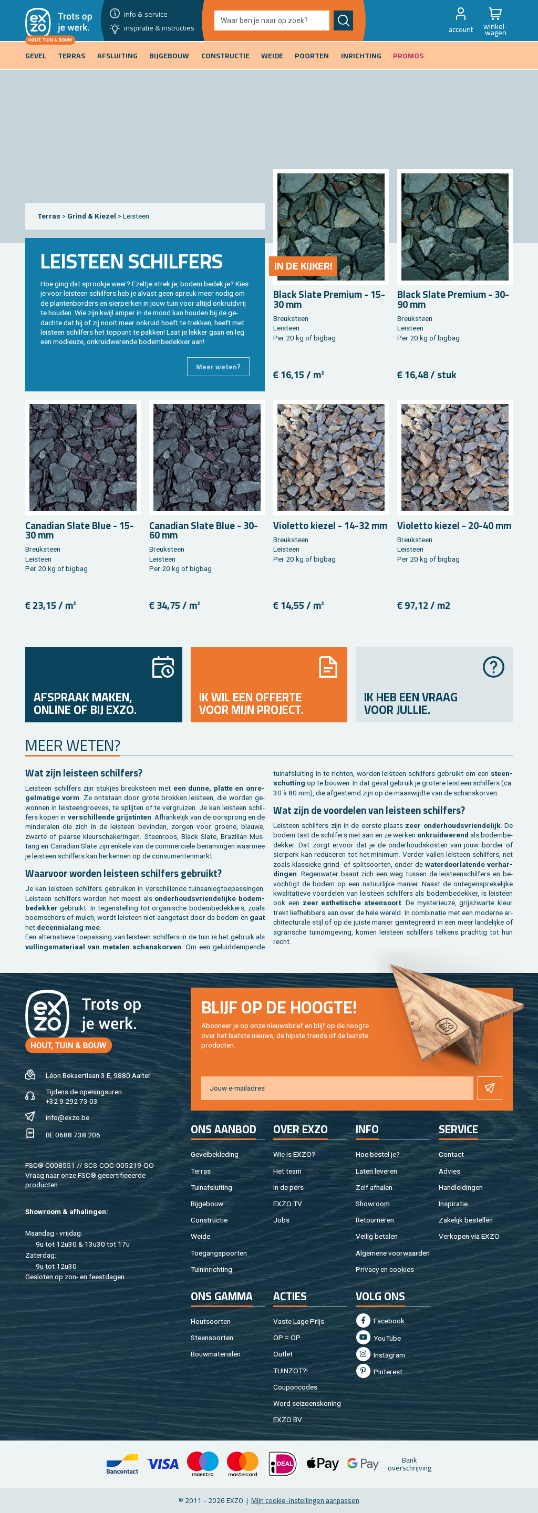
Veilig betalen (377, 1236)
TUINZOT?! (290, 1370)
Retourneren (375, 1220)
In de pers (288, 1187)
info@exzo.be (67, 1117)
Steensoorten (212, 1337)
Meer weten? (218, 367)
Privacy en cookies (385, 1269)
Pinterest (387, 1371)
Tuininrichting (211, 1269)
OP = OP (287, 1337)
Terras (49, 216)
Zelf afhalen (374, 1187)
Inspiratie (453, 1203)
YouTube (386, 1338)
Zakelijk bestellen (466, 1220)
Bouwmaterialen (216, 1354)
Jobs (281, 1220)
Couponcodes (295, 1387)
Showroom (373, 1203)
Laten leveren (376, 1171)
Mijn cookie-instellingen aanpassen (305, 1500)
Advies (449, 1171)
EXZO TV (287, 1203)
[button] (460, 20)
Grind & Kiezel (92, 216)
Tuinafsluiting (211, 1187)
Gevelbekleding (215, 1154)
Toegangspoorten (219, 1253)
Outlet (283, 1354)
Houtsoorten (211, 1321)
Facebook (388, 1321)
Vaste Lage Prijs (298, 1321)
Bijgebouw (207, 1203)
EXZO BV (287, 1419)
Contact (451, 1154)
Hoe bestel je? (378, 1154)
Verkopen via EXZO (469, 1236)
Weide (200, 1236)
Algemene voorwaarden (393, 1253)
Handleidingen (461, 1187)
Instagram (388, 1355)
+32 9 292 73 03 (72, 1101)
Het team (287, 1171)
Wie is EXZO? (294, 1154)
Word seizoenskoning (307, 1403)
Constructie (209, 1220)
